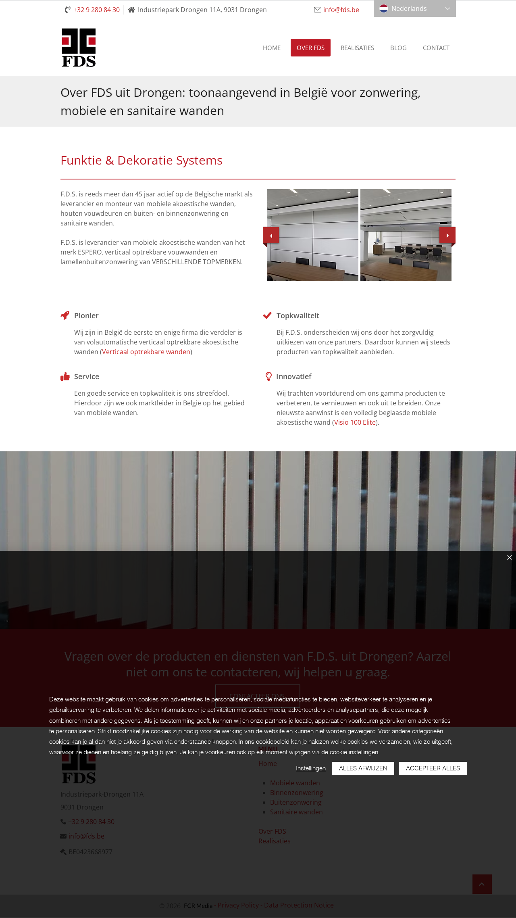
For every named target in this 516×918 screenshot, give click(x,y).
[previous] (271, 235)
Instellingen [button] (311, 768)
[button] (312, 235)
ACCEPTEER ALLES (433, 768)
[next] (447, 235)
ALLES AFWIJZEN (363, 768)
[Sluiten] (509, 558)
